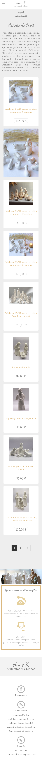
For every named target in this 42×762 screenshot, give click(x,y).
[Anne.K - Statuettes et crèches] (21, 7)
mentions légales (21, 715)
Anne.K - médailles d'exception (21, 726)
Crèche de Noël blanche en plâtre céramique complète (21, 315)
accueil (21, 12)
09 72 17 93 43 (21, 750)
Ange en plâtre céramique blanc (21, 418)
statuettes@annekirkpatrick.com (21, 754)
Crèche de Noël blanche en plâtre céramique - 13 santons (21, 212)
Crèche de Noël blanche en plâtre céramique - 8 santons (21, 263)
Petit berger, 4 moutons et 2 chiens (21, 468)
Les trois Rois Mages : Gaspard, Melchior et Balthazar (21, 519)
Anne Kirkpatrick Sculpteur (21, 730)
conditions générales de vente (21, 719)
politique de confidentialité (21, 722)
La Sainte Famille (21, 367)
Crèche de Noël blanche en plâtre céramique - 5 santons (21, 110)
